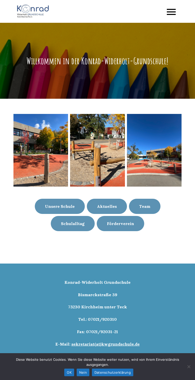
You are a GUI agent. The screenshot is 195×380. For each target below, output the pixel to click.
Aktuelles (107, 206)
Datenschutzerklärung (112, 372)
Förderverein (120, 223)
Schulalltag (73, 223)
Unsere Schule (60, 206)
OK (69, 372)
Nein (83, 372)
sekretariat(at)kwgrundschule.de (105, 344)
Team (144, 206)
